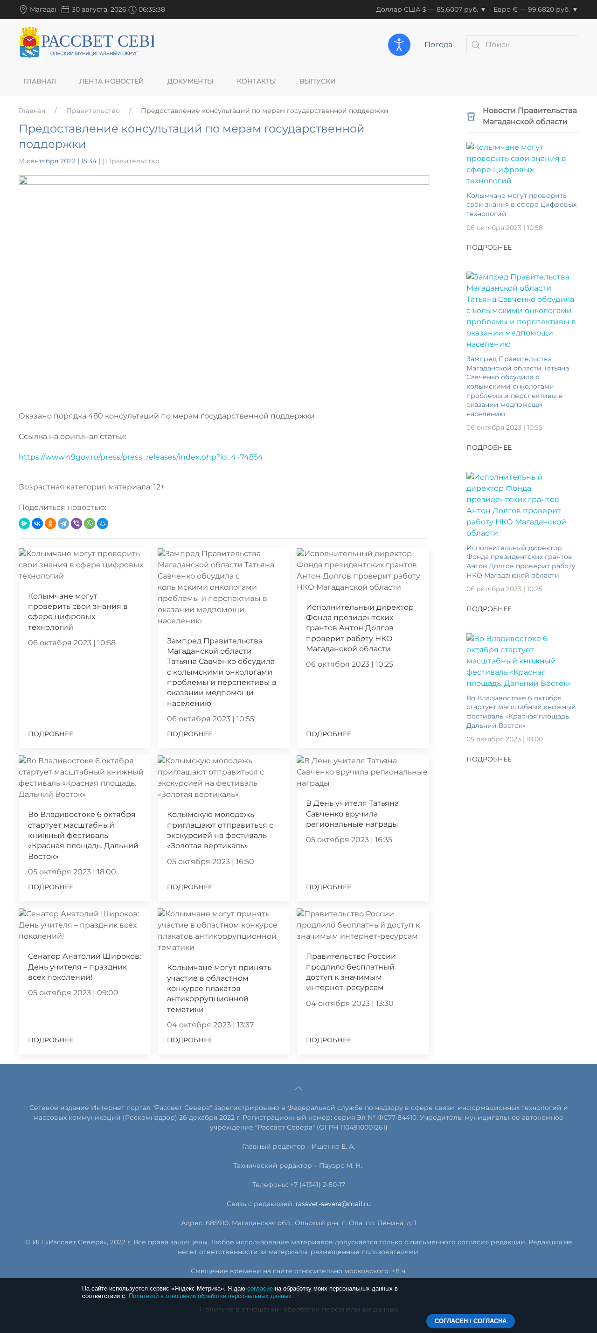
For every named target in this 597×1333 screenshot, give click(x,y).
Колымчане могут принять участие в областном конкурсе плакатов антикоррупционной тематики (219, 988)
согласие (260, 1288)
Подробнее (50, 734)
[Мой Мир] (102, 523)
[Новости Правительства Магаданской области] (471, 116)
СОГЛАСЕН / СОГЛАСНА (471, 1321)
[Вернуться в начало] (86, 44)
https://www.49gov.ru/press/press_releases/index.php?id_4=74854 (141, 457)
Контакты (256, 81)
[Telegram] (63, 523)
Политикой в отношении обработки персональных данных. (211, 1295)
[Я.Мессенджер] (24, 523)
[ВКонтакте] (37, 523)
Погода (438, 44)
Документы (190, 81)
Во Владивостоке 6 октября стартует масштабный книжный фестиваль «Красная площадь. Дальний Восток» (83, 835)
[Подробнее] (522, 163)
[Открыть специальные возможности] (399, 45)
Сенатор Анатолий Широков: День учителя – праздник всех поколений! (84, 967)
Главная (39, 81)
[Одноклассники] (50, 523)
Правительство (93, 110)
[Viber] (76, 523)
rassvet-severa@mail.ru (333, 1204)
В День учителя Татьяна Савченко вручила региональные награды (352, 814)
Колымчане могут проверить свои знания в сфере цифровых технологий (521, 204)
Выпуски (317, 81)
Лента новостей (111, 81)
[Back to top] (298, 1088)
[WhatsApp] (89, 523)
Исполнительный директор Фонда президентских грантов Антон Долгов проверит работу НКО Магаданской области (360, 628)
